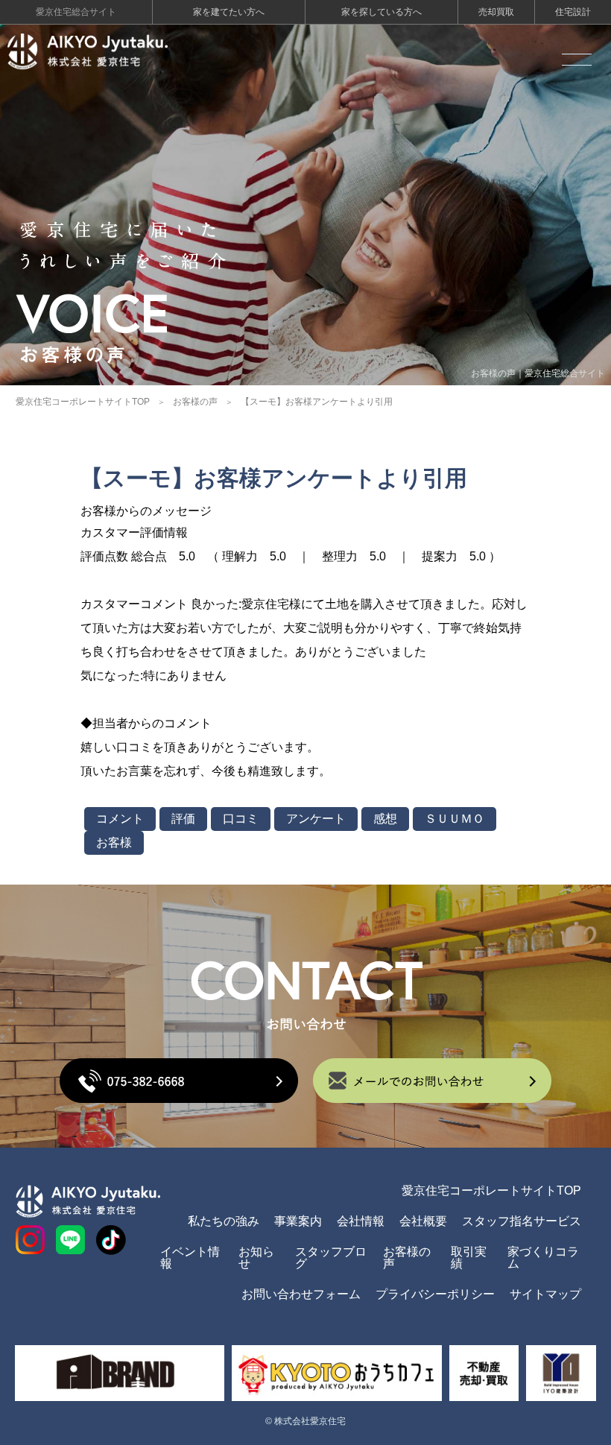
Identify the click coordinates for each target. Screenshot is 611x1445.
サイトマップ (545, 1294)
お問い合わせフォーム (301, 1294)
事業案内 (298, 1221)
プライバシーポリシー (435, 1294)
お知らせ (256, 1257)
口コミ (241, 818)
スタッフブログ (331, 1257)
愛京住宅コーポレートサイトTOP (83, 401)
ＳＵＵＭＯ (454, 818)
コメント (120, 818)
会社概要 (423, 1221)
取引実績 (469, 1257)
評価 (183, 818)
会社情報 (360, 1221)
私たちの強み (223, 1221)
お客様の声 (195, 401)
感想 (385, 818)
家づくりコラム (543, 1257)
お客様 (114, 842)
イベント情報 (190, 1257)
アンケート (316, 818)
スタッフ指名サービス (521, 1221)
